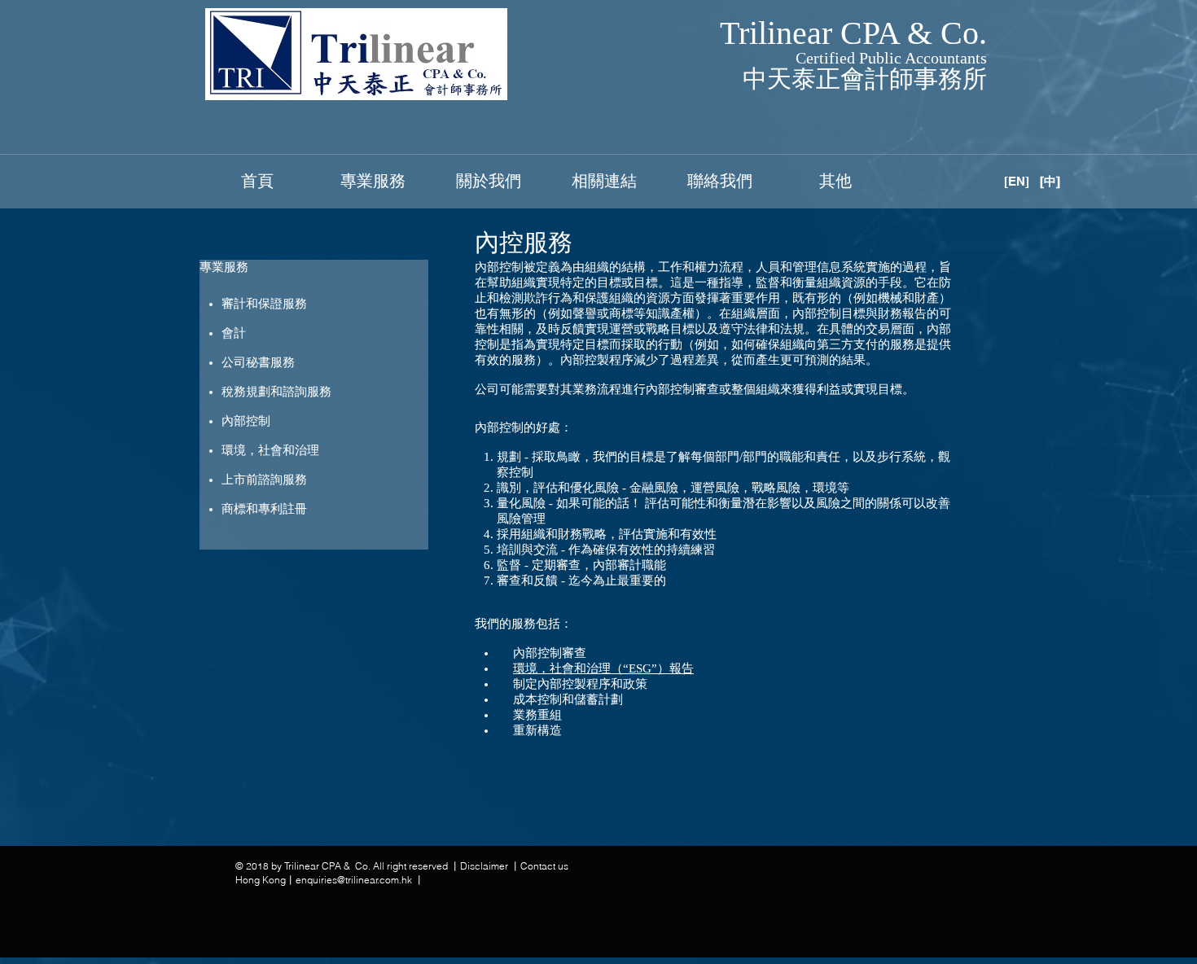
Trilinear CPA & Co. (853, 33)
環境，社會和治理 (270, 450)
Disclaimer (485, 866)
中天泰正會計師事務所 (865, 78)
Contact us (544, 866)
